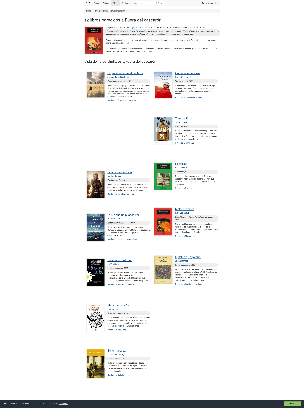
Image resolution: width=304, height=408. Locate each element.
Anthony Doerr (114, 218)
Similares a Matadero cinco (186, 236)
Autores (106, 3)
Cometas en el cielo (187, 73)
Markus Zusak (114, 176)
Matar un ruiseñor (118, 305)
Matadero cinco (184, 209)
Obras (115, 3)
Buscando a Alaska (119, 260)
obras (88, 10)
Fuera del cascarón (122, 27)
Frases (96, 3)
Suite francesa (116, 350)
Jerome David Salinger (118, 76)
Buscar (160, 3)
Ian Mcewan (181, 167)
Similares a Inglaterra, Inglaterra (188, 284)
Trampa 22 (182, 118)
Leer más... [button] (63, 404)
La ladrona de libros (119, 172)
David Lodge (141, 31)
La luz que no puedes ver (123, 215)
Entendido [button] (292, 404)
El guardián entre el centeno (125, 73)
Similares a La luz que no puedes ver (123, 239)
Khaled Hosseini (183, 76)
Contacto (125, 3)
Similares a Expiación (184, 188)
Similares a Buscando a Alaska (120, 284)
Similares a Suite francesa (118, 375)
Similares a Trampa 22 (184, 142)
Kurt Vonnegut (182, 212)
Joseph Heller (181, 122)
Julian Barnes (181, 260)
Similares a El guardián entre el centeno (124, 100)
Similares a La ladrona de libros (120, 193)
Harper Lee (112, 309)
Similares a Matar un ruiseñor (119, 329)
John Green (113, 263)
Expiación (181, 163)
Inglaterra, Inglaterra (188, 257)
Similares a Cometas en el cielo (188, 97)
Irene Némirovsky (115, 354)
